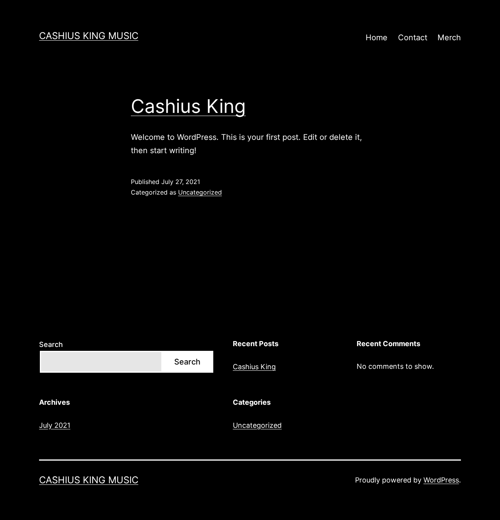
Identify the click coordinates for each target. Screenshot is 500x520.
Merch (449, 37)
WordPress (441, 480)
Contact (412, 37)
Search (51, 344)
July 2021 (54, 425)
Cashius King (188, 106)
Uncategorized (200, 192)
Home (377, 37)
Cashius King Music (88, 35)
